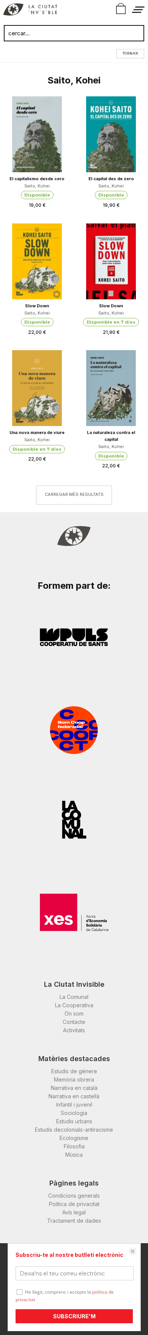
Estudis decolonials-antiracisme (74, 1129)
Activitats (74, 1030)
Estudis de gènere (74, 1071)
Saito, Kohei (37, 186)
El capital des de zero (111, 178)
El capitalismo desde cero (37, 178)
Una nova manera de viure (37, 432)
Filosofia (74, 1146)
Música (74, 1154)
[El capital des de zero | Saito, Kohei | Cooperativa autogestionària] (111, 134)
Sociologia (74, 1113)
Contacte (74, 1022)
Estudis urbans (74, 1121)
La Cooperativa (74, 1005)
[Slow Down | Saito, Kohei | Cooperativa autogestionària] (37, 261)
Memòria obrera (74, 1079)
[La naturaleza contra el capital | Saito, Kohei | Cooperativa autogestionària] (111, 388)
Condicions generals (74, 1195)
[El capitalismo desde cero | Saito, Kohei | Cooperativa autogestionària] (37, 134)
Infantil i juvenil (74, 1104)
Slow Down (37, 305)
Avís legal (74, 1212)
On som (74, 1013)
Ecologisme (74, 1138)
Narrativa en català (74, 1088)
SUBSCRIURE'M (74, 1316)
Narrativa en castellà (74, 1096)
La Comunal (74, 997)
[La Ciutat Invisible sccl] (30, 10)
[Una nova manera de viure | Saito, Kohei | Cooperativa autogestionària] (37, 388)
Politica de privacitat (74, 1204)
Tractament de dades (74, 1220)
